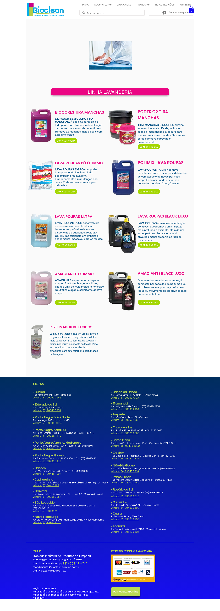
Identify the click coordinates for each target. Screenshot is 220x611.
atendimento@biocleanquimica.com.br (56, 567)
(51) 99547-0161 (75, 563)
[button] (191, 9)
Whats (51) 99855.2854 (47, 496)
